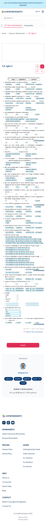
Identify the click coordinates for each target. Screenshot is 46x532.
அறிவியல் (9, 379)
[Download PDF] (42, 66)
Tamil (23, 383)
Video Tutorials (29, 453)
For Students (28, 462)
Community (6, 482)
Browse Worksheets (10, 438)
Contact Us (6, 506)
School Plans (7, 453)
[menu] (43, 11)
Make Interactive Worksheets (13, 434)
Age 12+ (27, 379)
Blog (4, 490)
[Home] (12, 11)
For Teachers (28, 458)
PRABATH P (23, 373)
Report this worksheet (34, 332)
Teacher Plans (7, 449)
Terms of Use (23, 517)
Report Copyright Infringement (14, 502)
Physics (18, 379)
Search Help (6, 486)
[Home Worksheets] (2, 25)
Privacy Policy (23, 519)
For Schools (27, 466)
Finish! (23, 345)
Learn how (23, 5)
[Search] (4, 18)
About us (5, 478)
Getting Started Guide (31, 449)
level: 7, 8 (36, 379)
